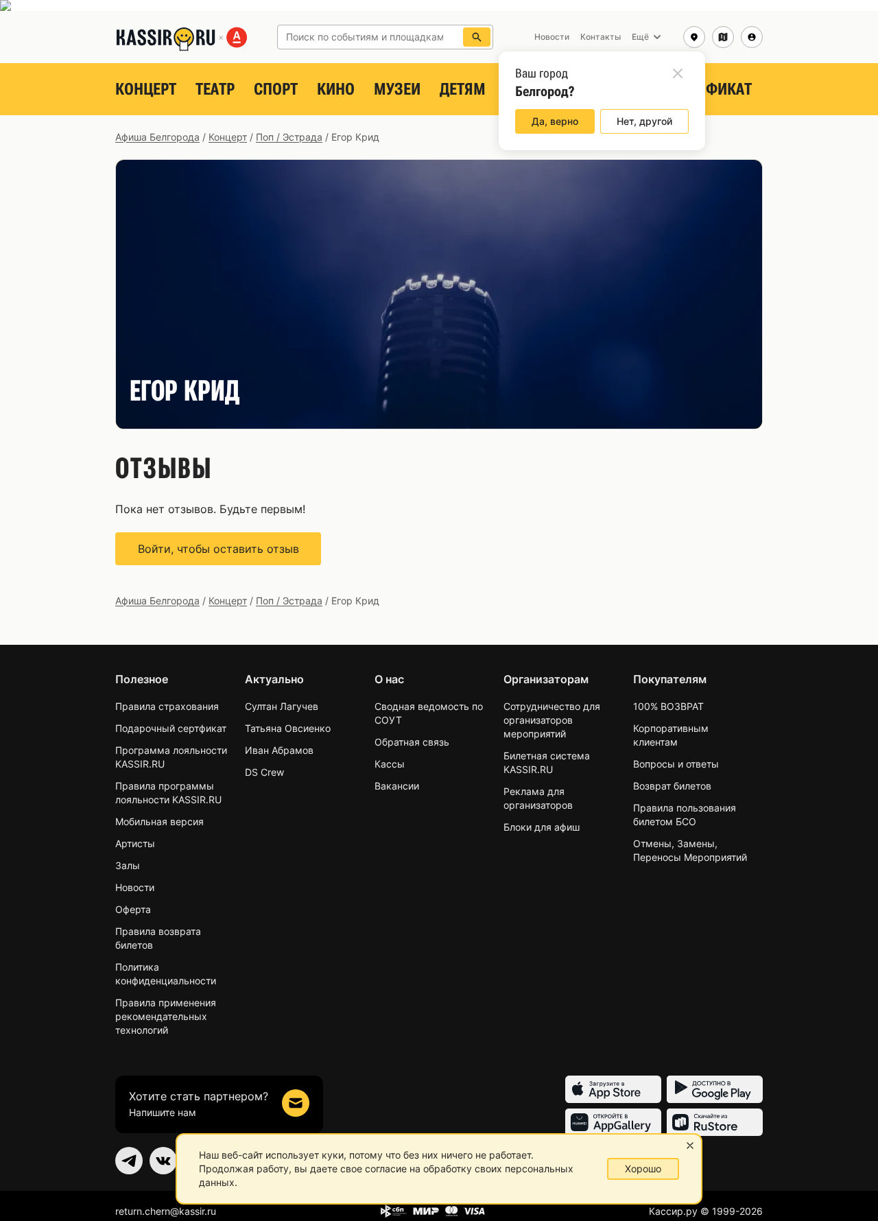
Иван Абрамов (279, 750)
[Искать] (476, 37)
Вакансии (397, 786)
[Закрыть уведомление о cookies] (690, 1146)
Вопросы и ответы (676, 764)
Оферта (133, 909)
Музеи (397, 89)
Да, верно (555, 121)
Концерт (145, 89)
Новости (134, 887)
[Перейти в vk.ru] (163, 1160)
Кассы (390, 764)
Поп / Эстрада (289, 137)
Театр (215, 89)
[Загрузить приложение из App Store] (613, 1089)
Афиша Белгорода (157, 137)
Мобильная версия (159, 821)
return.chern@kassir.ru (165, 1211)
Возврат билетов (672, 786)
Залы (127, 865)
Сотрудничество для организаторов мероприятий (551, 719)
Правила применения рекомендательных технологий (165, 1016)
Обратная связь (412, 742)
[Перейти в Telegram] (129, 1160)
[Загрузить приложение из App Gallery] (613, 1122)
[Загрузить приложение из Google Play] (715, 1089)
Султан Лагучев (281, 706)
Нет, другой (644, 121)
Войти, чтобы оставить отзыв (218, 549)
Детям (463, 89)
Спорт (276, 89)
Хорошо (643, 1168)
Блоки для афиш (541, 827)
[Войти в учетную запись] (752, 37)
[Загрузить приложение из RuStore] (715, 1122)
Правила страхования (167, 706)
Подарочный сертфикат (170, 728)
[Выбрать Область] (723, 37)
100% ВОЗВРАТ (668, 706)
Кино (336, 89)
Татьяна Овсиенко (288, 728)
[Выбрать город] (694, 37)
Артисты (135, 843)
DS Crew (264, 772)
